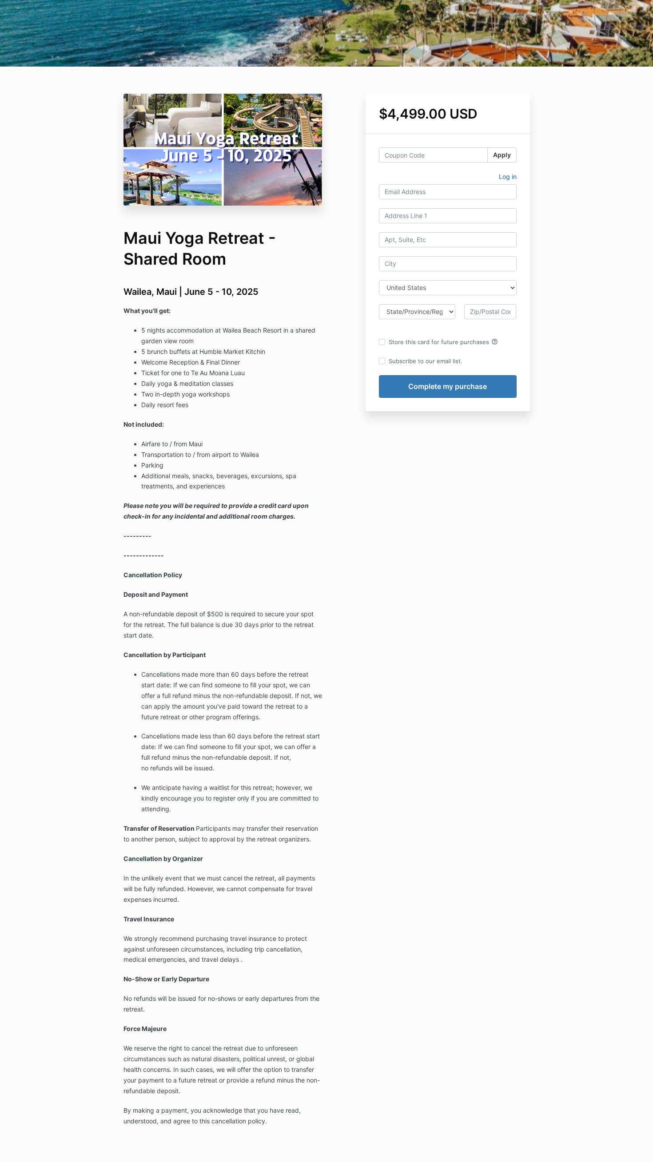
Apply (502, 155)
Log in (508, 176)
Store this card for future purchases (443, 341)
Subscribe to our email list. (425, 361)
